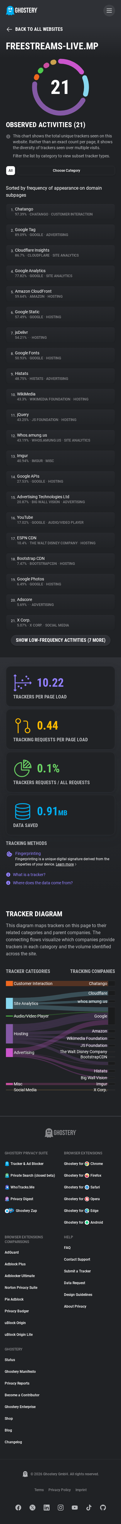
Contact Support (77, 1259)
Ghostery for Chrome (83, 1164)
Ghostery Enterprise (20, 1407)
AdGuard (12, 1252)
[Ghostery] (22, 10)
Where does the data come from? (43, 882)
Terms (39, 1490)
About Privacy (75, 1306)
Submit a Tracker (77, 1271)
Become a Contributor (22, 1395)
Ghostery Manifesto (20, 1372)
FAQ (67, 1248)
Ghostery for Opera (82, 1199)
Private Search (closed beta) (33, 1175)
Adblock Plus (15, 1264)
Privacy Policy (59, 1490)
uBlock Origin (15, 1323)
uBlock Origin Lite (19, 1335)
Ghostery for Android (83, 1222)
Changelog (13, 1442)
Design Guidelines (78, 1295)
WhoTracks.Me (22, 1187)
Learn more (65, 864)
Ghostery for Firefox (82, 1175)
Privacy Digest (22, 1199)
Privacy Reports (17, 1383)
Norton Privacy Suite (21, 1288)
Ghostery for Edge (81, 1211)
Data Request (74, 1283)
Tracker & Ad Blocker (27, 1164)
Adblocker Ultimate (20, 1276)
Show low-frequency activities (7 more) (60, 640)
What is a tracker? (29, 874)
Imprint (81, 1490)
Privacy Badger (17, 1311)
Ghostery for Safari (82, 1187)
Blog (8, 1430)
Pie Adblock (14, 1299)
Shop (9, 1419)
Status (10, 1360)
